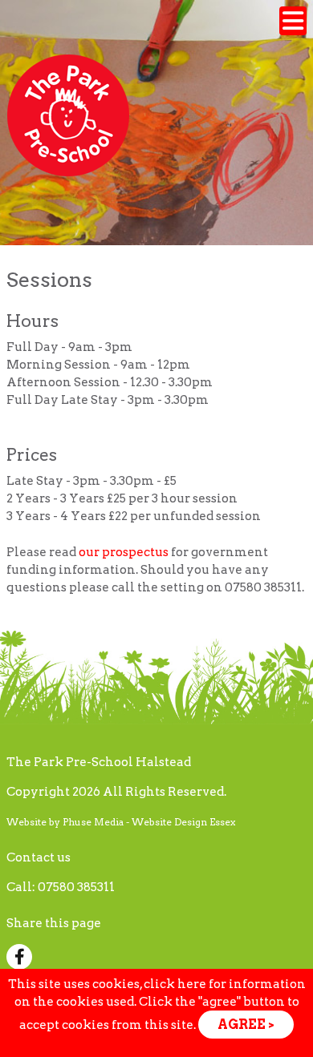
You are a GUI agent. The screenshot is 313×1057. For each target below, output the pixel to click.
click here (175, 984)
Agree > (245, 1024)
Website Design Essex (183, 822)
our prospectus (124, 552)
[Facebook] (22, 958)
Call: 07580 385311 (60, 887)
